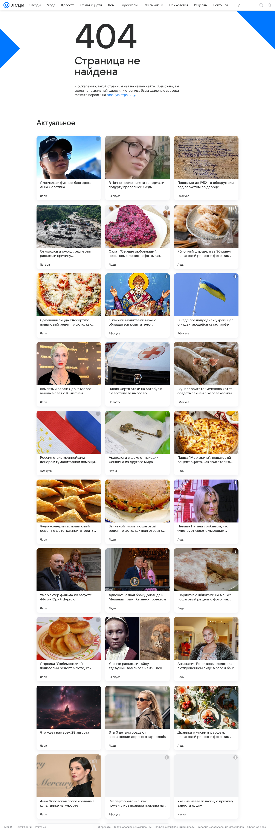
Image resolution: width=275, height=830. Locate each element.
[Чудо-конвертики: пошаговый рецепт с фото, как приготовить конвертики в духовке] (69, 512)
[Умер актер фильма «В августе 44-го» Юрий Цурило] (69, 580)
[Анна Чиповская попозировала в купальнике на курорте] (69, 786)
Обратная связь (257, 826)
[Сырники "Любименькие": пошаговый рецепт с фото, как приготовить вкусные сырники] (69, 649)
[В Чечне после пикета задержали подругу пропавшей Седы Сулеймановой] (137, 168)
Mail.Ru (8, 826)
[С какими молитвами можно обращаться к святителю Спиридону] (137, 305)
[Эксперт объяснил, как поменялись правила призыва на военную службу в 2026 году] (137, 786)
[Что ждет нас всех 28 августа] (69, 718)
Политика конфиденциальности (174, 826)
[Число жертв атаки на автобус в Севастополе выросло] (137, 374)
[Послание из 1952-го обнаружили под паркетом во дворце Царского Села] (206, 168)
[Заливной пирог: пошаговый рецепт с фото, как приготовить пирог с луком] (137, 512)
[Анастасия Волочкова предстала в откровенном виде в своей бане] (206, 649)
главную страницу (121, 95)
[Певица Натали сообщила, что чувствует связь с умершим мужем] (206, 512)
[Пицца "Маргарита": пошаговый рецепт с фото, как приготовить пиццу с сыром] (206, 443)
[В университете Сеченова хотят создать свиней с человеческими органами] (206, 374)
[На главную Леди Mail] (16, 5)
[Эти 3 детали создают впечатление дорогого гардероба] (137, 718)
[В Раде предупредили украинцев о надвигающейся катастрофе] (206, 305)
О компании (24, 826)
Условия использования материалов (221, 826)
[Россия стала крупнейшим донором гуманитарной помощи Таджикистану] (69, 443)
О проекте (104, 826)
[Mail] (6, 5)
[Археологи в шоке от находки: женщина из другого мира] (137, 443)
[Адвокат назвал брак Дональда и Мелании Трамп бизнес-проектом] (137, 580)
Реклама (40, 826)
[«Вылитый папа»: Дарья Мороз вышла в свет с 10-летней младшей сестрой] (69, 374)
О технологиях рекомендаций (132, 826)
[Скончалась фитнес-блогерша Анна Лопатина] (69, 168)
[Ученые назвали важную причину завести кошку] (206, 786)
